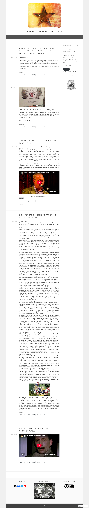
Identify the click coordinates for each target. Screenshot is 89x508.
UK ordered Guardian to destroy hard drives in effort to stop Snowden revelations (36, 51)
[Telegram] (21, 486)
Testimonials (57, 37)
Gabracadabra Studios (44, 31)
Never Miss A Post (71, 55)
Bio (41, 37)
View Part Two (44, 196)
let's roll (66, 69)
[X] (15, 486)
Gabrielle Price (31, 148)
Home (29, 37)
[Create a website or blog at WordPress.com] (44, 505)
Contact (47, 37)
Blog (35, 37)
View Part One (34, 196)
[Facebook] (18, 486)
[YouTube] (25, 486)
